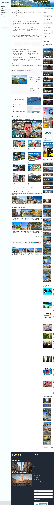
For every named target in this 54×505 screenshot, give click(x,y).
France (48, 24)
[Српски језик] (5, 29)
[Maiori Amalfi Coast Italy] (19, 199)
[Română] (3, 29)
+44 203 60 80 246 (16, 457)
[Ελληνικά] (2, 28)
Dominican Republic (46, 22)
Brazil (48, 16)
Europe (18, 215)
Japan (49, 27)
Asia (51, 14)
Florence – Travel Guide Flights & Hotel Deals (29, 211)
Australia (45, 16)
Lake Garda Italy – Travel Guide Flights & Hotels (38, 250)
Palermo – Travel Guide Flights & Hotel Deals (19, 224)
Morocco (49, 30)
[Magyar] (5, 28)
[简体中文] (2, 27)
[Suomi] (7, 27)
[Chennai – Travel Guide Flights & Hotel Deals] (47, 261)
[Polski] (2, 29)
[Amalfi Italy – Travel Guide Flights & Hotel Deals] (47, 257)
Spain (49, 38)
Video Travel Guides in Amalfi (20, 111)
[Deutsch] (1, 28)
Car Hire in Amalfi (18, 106)
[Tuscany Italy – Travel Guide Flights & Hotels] (47, 229)
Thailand (45, 41)
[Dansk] (4, 27)
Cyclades (50, 19)
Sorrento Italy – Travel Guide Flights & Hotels (40, 211)
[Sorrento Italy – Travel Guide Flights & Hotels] (47, 238)
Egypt (51, 22)
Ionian (50, 25)
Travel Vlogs (35, 466)
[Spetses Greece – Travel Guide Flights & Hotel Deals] (47, 271)
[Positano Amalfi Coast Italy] (34, 199)
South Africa (49, 36)
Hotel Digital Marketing (36, 475)
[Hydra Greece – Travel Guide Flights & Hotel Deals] (47, 280)
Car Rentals (35, 460)
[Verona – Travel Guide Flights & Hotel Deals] (47, 210)
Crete (47, 19)
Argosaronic (47, 14)
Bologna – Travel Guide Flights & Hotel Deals (19, 211)
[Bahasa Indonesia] (6, 28)
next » (34, 187)
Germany (51, 24)
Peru (47, 33)
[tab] (16, 39)
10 (31, 187)
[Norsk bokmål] (1, 29)
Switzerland (48, 39)
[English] (6, 27)
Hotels (34, 458)
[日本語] (8, 28)
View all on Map (17, 104)
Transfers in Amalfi (18, 109)
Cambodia (51, 16)
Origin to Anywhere (36, 468)
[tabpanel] (27, 41)
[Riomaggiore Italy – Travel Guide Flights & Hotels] (47, 247)
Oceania (45, 33)
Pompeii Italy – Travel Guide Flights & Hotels (29, 224)
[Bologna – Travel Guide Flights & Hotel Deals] (47, 201)
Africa (44, 14)
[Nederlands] (5, 27)
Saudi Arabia (45, 36)
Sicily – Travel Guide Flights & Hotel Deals (15, 250)
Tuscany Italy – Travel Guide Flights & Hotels (31, 250)
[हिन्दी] (4, 28)
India (47, 25)
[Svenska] (7, 29)
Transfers (34, 462)
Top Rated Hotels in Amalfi (19, 99)
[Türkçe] (8, 29)
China (44, 19)
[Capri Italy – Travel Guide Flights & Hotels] (47, 243)
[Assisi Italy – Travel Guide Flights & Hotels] (47, 224)
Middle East (45, 30)
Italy (20, 215)
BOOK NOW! (46, 126)
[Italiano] (7, 28)
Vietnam (48, 41)
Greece (45, 25)
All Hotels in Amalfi (18, 97)
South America (46, 38)
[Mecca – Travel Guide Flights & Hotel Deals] (47, 266)
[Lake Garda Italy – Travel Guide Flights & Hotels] (47, 233)
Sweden (45, 39)
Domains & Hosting (36, 479)
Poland (50, 33)
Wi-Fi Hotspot (35, 477)
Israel (44, 27)
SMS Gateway (35, 473)
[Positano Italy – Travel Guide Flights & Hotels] (47, 252)
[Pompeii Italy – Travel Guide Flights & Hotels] (47, 215)
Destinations (35, 464)
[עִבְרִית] (3, 28)
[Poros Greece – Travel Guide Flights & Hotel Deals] (47, 275)
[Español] (6, 29)
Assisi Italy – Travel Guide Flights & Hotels (23, 250)
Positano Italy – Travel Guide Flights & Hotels (40, 224)
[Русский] (4, 29)
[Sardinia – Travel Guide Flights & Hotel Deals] (47, 206)
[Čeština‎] (3, 27)
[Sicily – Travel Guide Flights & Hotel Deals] (47, 219)
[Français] (8, 27)
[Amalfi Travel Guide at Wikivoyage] (19, 79)
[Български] (1, 27)
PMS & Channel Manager (37, 481)
